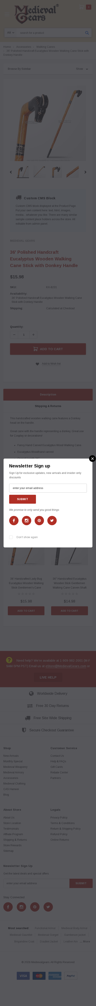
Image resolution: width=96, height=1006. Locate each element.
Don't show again (27, 537)
